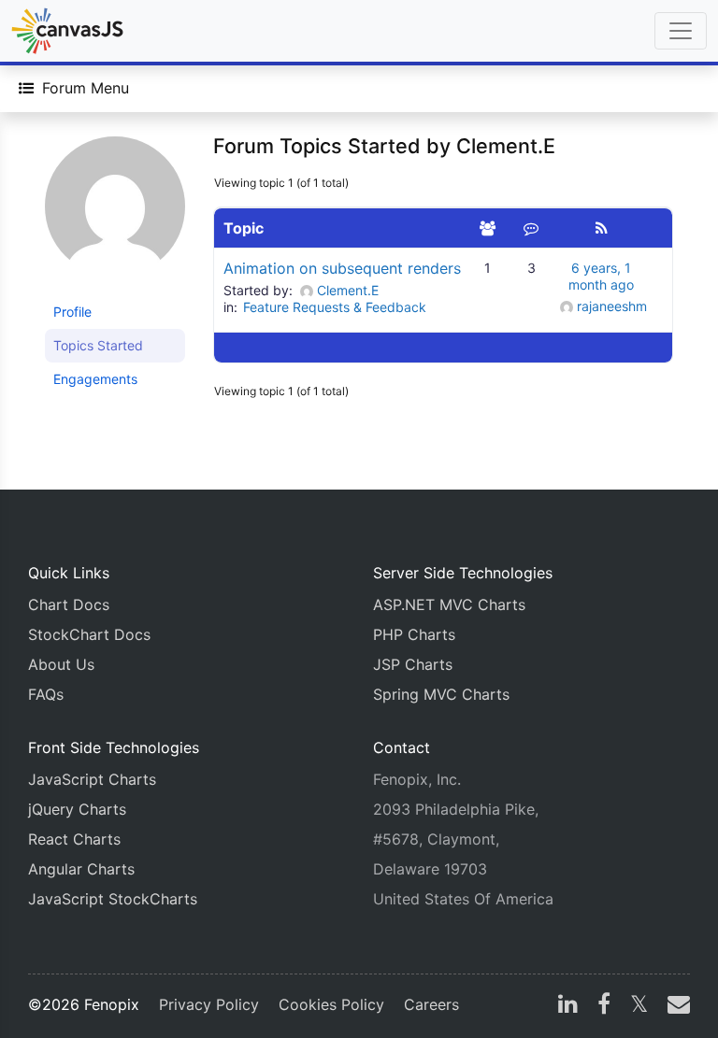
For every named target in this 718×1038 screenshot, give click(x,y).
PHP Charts (414, 634)
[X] (639, 1006)
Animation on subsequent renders (342, 268)
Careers (431, 1004)
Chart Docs (68, 604)
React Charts (74, 839)
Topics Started (98, 345)
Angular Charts (81, 869)
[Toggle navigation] (680, 31)
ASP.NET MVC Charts (449, 604)
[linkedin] (568, 1006)
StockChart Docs (89, 634)
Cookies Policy (331, 1004)
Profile (72, 312)
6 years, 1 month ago (601, 276)
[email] (675, 1006)
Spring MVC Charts (441, 694)
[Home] (67, 30)
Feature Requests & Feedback (334, 307)
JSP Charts (412, 664)
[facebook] (604, 1006)
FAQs (46, 694)
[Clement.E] (115, 214)
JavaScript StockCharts (112, 898)
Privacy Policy (209, 1004)
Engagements (95, 379)
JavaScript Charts (92, 779)
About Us (61, 664)
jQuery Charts (77, 809)
